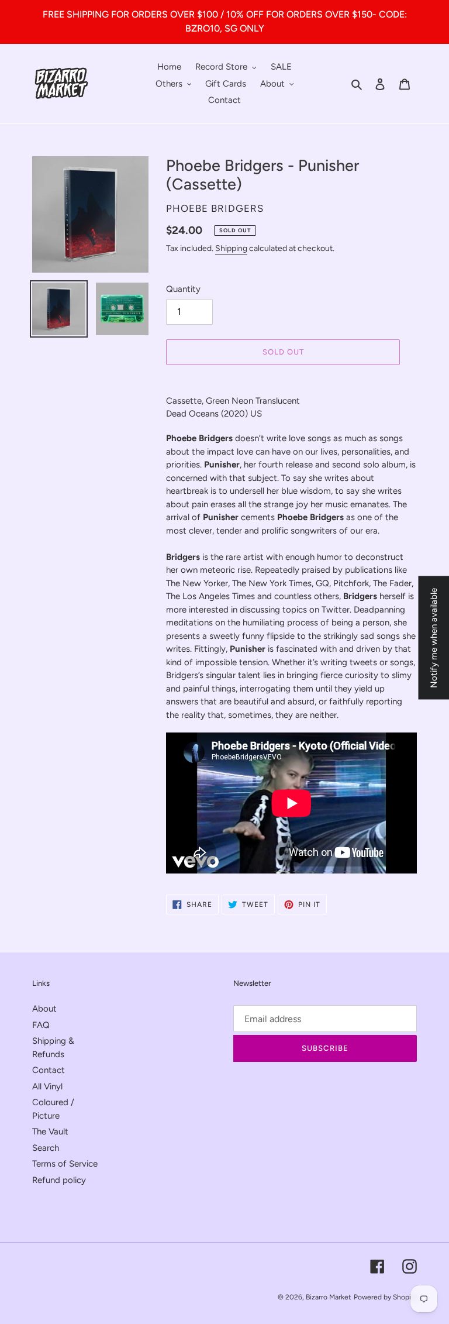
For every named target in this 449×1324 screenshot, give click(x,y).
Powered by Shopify (385, 1297)
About (44, 1008)
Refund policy (59, 1180)
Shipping (231, 248)
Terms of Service (65, 1163)
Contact (48, 1070)
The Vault (50, 1131)
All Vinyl (47, 1086)
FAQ (41, 1025)
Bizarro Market (328, 1297)
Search (45, 1148)
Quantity (183, 289)
